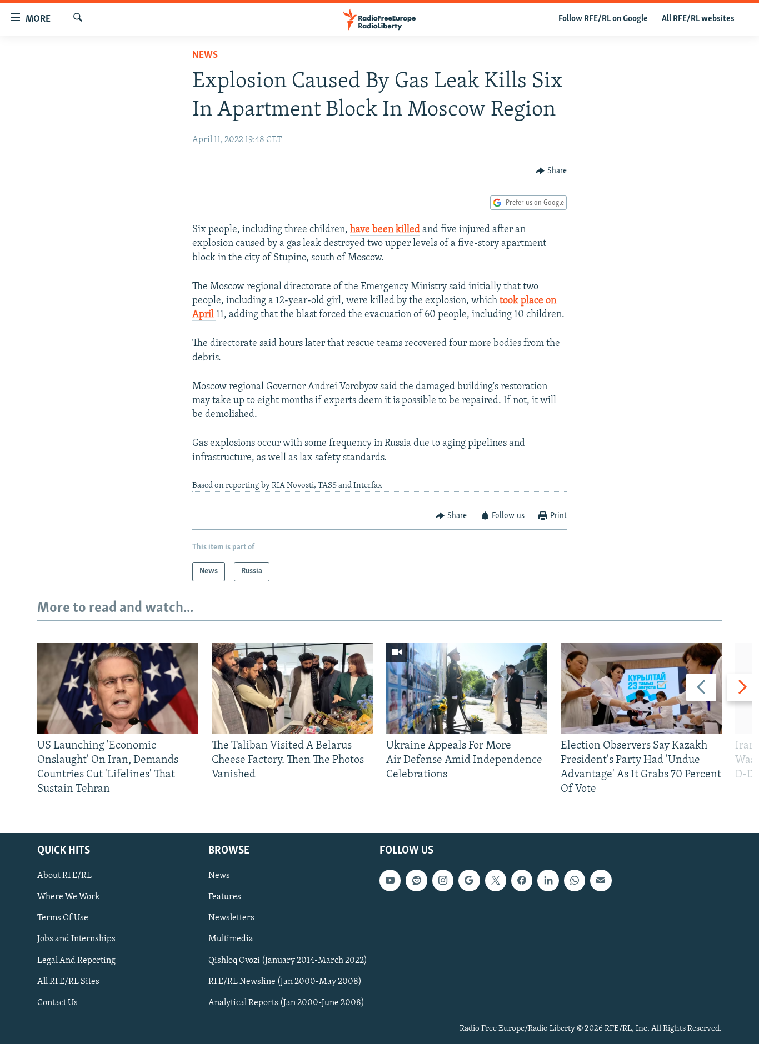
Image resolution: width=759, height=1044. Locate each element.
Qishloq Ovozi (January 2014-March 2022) (287, 960)
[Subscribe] (600, 880)
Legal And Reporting (76, 960)
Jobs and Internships (76, 939)
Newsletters (231, 918)
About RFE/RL (64, 875)
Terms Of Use (62, 918)
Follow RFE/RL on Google (603, 18)
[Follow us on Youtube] (390, 880)
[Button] (551, 171)
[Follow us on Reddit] (416, 880)
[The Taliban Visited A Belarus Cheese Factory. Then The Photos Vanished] (292, 688)
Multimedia (230, 939)
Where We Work (68, 896)
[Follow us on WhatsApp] (574, 880)
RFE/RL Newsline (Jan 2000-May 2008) (285, 981)
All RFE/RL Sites (68, 981)
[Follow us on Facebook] (521, 880)
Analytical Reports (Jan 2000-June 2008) (286, 1002)
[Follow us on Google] (469, 880)
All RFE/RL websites (698, 18)
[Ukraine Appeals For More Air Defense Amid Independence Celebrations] (466, 688)
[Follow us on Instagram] (442, 880)
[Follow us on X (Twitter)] (495, 880)
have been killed (385, 230)
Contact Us (57, 1002)
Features (224, 896)
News (205, 56)
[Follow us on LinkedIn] (547, 880)
